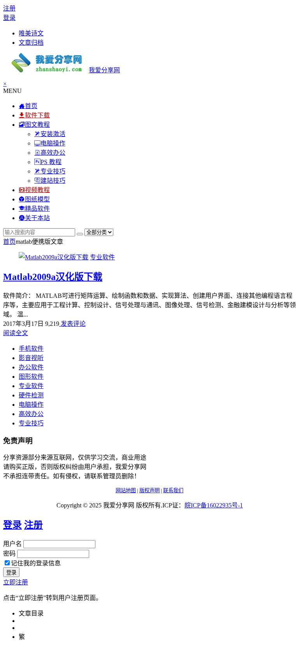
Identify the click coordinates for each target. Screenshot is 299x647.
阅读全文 (15, 333)
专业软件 (102, 257)
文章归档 (31, 42)
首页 (9, 241)
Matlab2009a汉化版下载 (52, 277)
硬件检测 (31, 395)
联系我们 (173, 490)
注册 (9, 8)
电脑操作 (31, 404)
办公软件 (31, 367)
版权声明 (149, 490)
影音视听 (31, 358)
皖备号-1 (214, 505)
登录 (9, 17)
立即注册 (15, 582)
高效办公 (31, 414)
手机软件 (31, 348)
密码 (9, 553)
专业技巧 (31, 423)
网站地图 (126, 490)
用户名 (12, 543)
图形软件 (31, 376)
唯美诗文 (31, 33)
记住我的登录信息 (36, 563)
